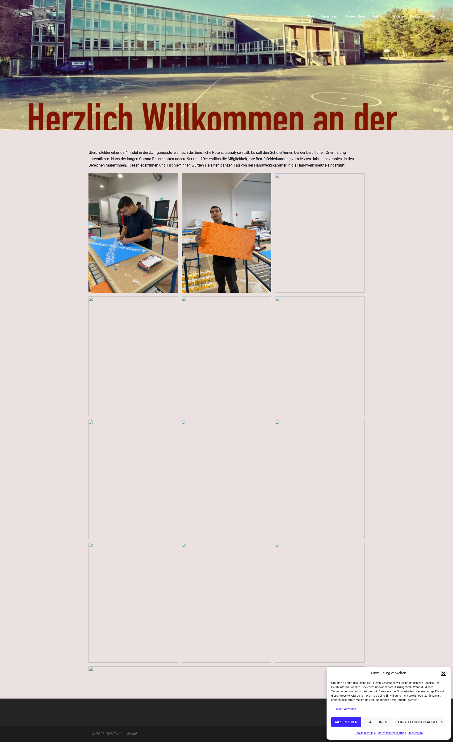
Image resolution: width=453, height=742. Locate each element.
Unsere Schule (355, 16)
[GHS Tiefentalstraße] (36, 16)
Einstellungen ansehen (420, 722)
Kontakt (416, 16)
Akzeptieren (346, 722)
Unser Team (329, 16)
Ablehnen (378, 722)
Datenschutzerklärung (392, 733)
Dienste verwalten (345, 709)
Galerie (398, 16)
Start (310, 16)
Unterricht (379, 16)
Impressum (415, 733)
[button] (443, 673)
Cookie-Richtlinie (365, 733)
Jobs (432, 16)
